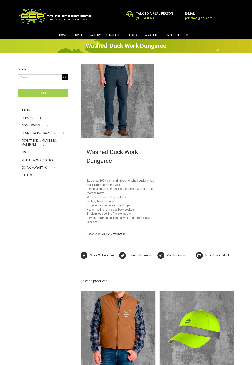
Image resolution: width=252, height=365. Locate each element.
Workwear (118, 233)
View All (106, 233)
